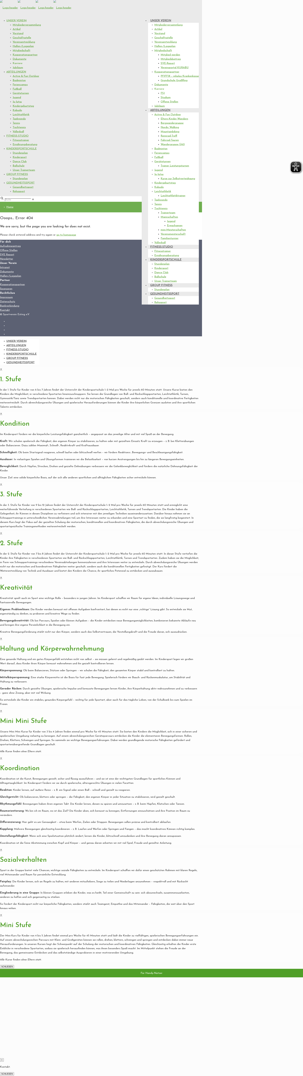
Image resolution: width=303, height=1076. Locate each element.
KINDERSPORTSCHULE (21, 148)
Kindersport (20, 157)
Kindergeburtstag (23, 106)
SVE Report (7, 254)
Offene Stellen (9, 250)
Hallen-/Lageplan (23, 46)
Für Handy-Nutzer (151, 973)
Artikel (17, 29)
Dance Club (20, 161)
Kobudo (17, 110)
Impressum (6, 297)
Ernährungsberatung (25, 144)
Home (9, 207)
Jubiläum (18, 67)
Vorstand (18, 33)
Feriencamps (20, 84)
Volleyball (18, 131)
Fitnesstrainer (21, 140)
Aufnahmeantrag (10, 246)
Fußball (17, 89)
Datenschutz (7, 301)
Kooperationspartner (25, 54)
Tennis (16, 123)
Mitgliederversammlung (27, 25)
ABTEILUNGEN (16, 72)
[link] (33, 199)
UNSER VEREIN (16, 20)
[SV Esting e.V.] (35, 7)
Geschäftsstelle (22, 37)
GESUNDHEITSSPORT (20, 183)
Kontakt (5, 310)
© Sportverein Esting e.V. (15, 314)
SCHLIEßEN (7, 966)
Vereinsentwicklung (24, 42)
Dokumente (19, 59)
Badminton (19, 80)
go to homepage (66, 235)
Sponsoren (6, 288)
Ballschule (18, 165)
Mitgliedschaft (21, 50)
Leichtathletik (21, 114)
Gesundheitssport (23, 187)
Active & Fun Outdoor (26, 76)
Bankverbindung (9, 306)
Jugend (17, 97)
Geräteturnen (21, 93)
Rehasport (19, 191)
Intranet (5, 267)
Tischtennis (19, 127)
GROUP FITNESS (17, 174)
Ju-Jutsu (17, 101)
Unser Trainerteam (24, 170)
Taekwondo (19, 118)
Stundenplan (20, 153)
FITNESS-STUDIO (17, 136)
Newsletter (6, 259)
